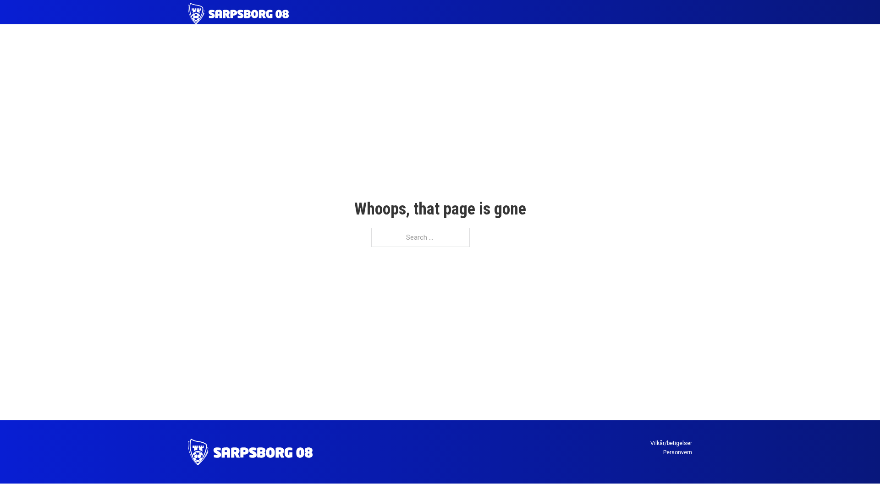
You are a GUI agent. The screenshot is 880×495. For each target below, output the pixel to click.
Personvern (677, 452)
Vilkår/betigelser (671, 443)
